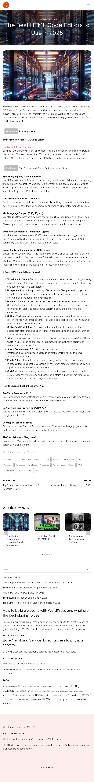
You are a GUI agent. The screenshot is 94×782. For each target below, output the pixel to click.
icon (66, 691)
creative (58, 686)
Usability (7, 699)
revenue (52, 695)
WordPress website (31, 629)
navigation (44, 465)
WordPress (8, 703)
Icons (70, 691)
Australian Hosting (12, 658)
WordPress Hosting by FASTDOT (19, 452)
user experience (26, 699)
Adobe (21, 459)
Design (56, 459)
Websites (81, 699)
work (37, 470)
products (45, 695)
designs (18, 691)
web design (81, 629)
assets (37, 459)
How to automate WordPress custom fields (24, 663)
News (38, 695)
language (8, 465)
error (80, 459)
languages (20, 465)
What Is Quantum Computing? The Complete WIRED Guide (32, 739)
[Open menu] (88, 5)
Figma (36, 691)
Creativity (67, 686)
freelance (44, 691)
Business (45, 686)
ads (15, 686)
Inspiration (7, 695)
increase (80, 691)
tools (55, 465)
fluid (40, 691)
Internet (15, 695)
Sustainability (74, 695)
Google (62, 691)
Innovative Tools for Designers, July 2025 (70, 483)
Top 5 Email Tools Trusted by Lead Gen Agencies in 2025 (22, 485)
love (33, 695)
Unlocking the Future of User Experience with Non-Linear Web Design (37, 582)
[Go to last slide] (6, 532)
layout (29, 695)
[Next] (88, 532)
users (71, 465)
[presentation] (16, 522)
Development (68, 459)
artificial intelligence (28, 686)
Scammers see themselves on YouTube (76, 539)
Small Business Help (60, 695)
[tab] (42, 554)
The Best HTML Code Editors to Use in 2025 (25, 597)
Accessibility (9, 459)
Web (80, 465)
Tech (83, 694)
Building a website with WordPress (20, 622)
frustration (50, 691)
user (63, 465)
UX (44, 699)
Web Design (9, 470)
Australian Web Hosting (14, 734)
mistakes (32, 465)
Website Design (24, 470)
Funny (57, 691)
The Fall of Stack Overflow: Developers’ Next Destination (31, 587)
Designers (8, 690)
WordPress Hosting (47, 19)
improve (75, 691)
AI (29, 459)
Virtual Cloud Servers (13, 636)
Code (46, 459)
